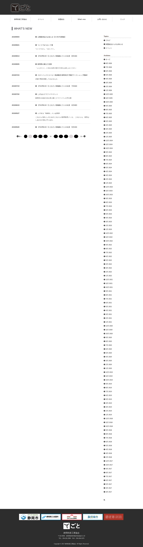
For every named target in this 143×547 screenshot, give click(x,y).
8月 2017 (109, 472)
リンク (122, 19)
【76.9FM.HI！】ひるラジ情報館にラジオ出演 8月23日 (57, 56)
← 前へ (19, 136)
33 (56, 136)
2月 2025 (109, 133)
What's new (82, 19)
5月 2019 (109, 399)
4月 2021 (109, 310)
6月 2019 (109, 395)
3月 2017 (109, 492)
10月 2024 (109, 148)
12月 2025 (109, 94)
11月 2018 (109, 422)
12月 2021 (109, 279)
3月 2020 (109, 360)
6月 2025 (109, 117)
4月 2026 (109, 79)
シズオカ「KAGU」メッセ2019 (49, 113)
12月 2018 (109, 418)
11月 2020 (109, 330)
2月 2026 (109, 86)
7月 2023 (109, 206)
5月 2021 (109, 306)
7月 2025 (109, 113)
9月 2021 (109, 291)
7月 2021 (109, 299)
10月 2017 (109, 465)
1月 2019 (109, 415)
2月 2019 (109, 411)
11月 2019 (109, 376)
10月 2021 (109, 287)
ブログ (108, 40)
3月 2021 (109, 314)
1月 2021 (109, 322)
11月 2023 (109, 191)
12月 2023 (109, 187)
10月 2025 (109, 102)
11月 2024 (109, 144)
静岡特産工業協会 (20, 19)
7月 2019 (109, 391)
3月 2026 (109, 82)
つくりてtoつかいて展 (45, 45)
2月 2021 (109, 318)
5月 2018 (109, 445)
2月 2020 (109, 364)
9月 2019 (109, 384)
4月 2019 (109, 403)
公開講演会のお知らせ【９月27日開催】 (52, 37)
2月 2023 (109, 225)
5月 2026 (109, 75)
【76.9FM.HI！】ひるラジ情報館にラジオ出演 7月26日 (57, 86)
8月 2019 (109, 387)
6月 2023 (109, 210)
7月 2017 (109, 476)
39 (76, 136)
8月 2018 (109, 434)
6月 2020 (109, 349)
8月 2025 (109, 110)
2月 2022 (109, 272)
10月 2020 (109, 333)
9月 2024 (109, 152)
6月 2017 (109, 480)
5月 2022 (109, 260)
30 (40, 136)
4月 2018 (109, 449)
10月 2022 (109, 241)
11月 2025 (109, 98)
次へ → (82, 136)
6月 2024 (109, 164)
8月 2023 (109, 202)
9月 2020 (109, 337)
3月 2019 (109, 407)
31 (45, 136)
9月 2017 (109, 469)
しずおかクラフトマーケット (48, 94)
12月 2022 (109, 233)
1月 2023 (109, 229)
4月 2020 (109, 357)
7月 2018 (109, 438)
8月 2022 (109, 248)
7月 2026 (109, 67)
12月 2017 (109, 461)
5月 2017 (109, 484)
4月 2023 (109, 218)
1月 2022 (109, 276)
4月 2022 (109, 264)
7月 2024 (109, 160)
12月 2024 (109, 140)
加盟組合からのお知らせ (114, 44)
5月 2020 (109, 353)
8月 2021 (109, 295)
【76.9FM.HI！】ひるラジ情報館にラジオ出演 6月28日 (57, 105)
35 (66, 136)
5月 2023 (109, 214)
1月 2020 (109, 368)
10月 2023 (109, 194)
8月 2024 (109, 156)
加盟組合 (61, 19)
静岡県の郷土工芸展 (45, 64)
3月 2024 (109, 175)
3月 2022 (109, 268)
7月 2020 (109, 345)
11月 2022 (109, 237)
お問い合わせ (102, 19)
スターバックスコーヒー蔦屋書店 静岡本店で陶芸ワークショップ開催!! (63, 75)
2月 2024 (109, 179)
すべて (108, 59)
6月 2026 (109, 71)
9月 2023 (109, 198)
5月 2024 (109, 167)
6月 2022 (109, 256)
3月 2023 (109, 221)
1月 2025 (109, 137)
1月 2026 (109, 90)
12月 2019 (109, 372)
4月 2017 (109, 488)
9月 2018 (109, 430)
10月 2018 (109, 426)
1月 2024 (109, 183)
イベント (41, 19)
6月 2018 (109, 442)
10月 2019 (109, 380)
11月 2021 (109, 283)
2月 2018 (109, 457)
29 (35, 136)
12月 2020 (109, 326)
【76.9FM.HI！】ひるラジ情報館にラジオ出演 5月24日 (57, 127)
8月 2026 (109, 63)
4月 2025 (109, 125)
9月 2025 (109, 106)
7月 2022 (109, 252)
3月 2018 (109, 453)
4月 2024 (109, 171)
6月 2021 (109, 303)
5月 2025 (109, 121)
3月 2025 (109, 129)
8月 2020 (109, 341)
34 (61, 136)
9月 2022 (109, 245)
